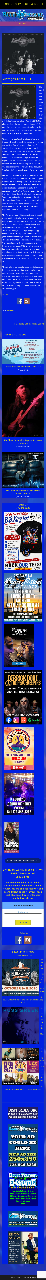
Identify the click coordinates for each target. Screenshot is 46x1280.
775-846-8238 (23, 507)
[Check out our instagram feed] (27, 301)
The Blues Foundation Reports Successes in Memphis (23, 441)
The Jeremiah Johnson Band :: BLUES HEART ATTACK (23, 492)
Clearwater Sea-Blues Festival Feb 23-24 (23, 366)
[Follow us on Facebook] (19, 301)
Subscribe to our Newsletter (23, 905)
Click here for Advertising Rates (23, 861)
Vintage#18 (10, 310)
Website (5, 294)
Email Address (23, 912)
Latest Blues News (23, 951)
